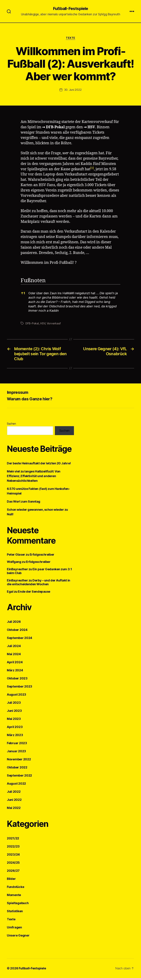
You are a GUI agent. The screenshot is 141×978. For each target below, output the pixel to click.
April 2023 (15, 727)
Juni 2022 (14, 800)
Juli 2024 (14, 646)
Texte (70, 37)
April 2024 (15, 662)
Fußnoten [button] (33, 280)
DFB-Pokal (55, 127)
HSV (91, 127)
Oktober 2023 (17, 678)
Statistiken (15, 911)
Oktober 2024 (17, 630)
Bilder (11, 879)
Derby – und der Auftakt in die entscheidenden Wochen (38, 582)
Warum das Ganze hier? (29, 398)
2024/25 (13, 862)
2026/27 (13, 870)
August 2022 (16, 783)
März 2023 (15, 735)
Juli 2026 (14, 621)
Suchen (11, 423)
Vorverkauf (54, 323)
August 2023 (16, 694)
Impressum (17, 392)
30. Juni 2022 (73, 89)
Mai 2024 (14, 654)
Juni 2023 (14, 710)
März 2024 (15, 670)
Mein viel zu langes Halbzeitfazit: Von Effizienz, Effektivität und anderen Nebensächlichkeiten (33, 476)
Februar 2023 (17, 743)
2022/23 (13, 846)
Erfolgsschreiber (42, 554)
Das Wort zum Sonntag (23, 501)
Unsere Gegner (18, 935)
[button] (92, 169)
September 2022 (19, 775)
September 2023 (19, 686)
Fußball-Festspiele (70, 9)
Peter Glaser (16, 554)
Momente (14, 895)
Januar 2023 (16, 751)
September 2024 (19, 638)
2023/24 (13, 854)
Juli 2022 (14, 791)
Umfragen (14, 927)
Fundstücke (15, 887)
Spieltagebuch (18, 903)
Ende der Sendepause (34, 591)
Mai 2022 (14, 808)
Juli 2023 (14, 702)
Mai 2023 (14, 719)
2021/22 (13, 838)
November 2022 (19, 759)
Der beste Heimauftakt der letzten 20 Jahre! (39, 463)
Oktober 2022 (17, 767)
